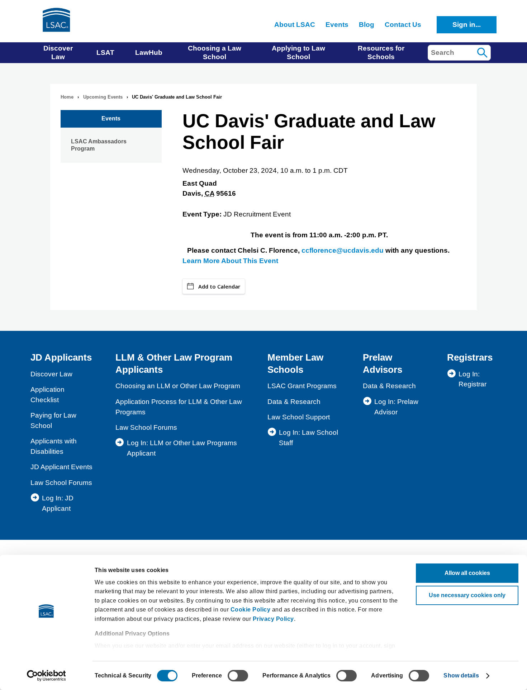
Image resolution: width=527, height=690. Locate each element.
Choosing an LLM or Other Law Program (177, 386)
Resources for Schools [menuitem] (381, 52)
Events (110, 118)
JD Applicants (61, 357)
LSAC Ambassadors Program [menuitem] (99, 145)
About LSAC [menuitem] (294, 24)
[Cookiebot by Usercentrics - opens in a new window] (46, 675)
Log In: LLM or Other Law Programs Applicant (182, 448)
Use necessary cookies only (467, 595)
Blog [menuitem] (366, 24)
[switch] (238, 675)
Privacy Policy (273, 619)
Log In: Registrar (472, 379)
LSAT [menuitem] (105, 52)
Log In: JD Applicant (57, 503)
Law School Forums (61, 482)
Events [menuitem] (337, 24)
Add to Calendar (219, 286)
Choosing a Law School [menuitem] (214, 52)
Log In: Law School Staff (308, 438)
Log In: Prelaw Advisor (396, 407)
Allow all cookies (467, 573)
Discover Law (51, 374)
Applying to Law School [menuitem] (298, 52)
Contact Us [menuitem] (403, 24)
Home (67, 97)
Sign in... (466, 24)
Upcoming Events (103, 97)
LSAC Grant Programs (302, 386)
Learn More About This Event (230, 261)
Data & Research (294, 401)
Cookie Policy (251, 609)
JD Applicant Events (61, 467)
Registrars (470, 357)
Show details (461, 675)
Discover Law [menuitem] (58, 52)
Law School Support (298, 417)
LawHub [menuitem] (148, 52)
